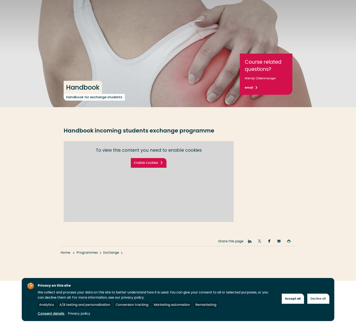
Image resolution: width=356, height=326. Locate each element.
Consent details (51, 313)
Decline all (318, 299)
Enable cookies (146, 162)
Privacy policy (79, 313)
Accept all (293, 299)
